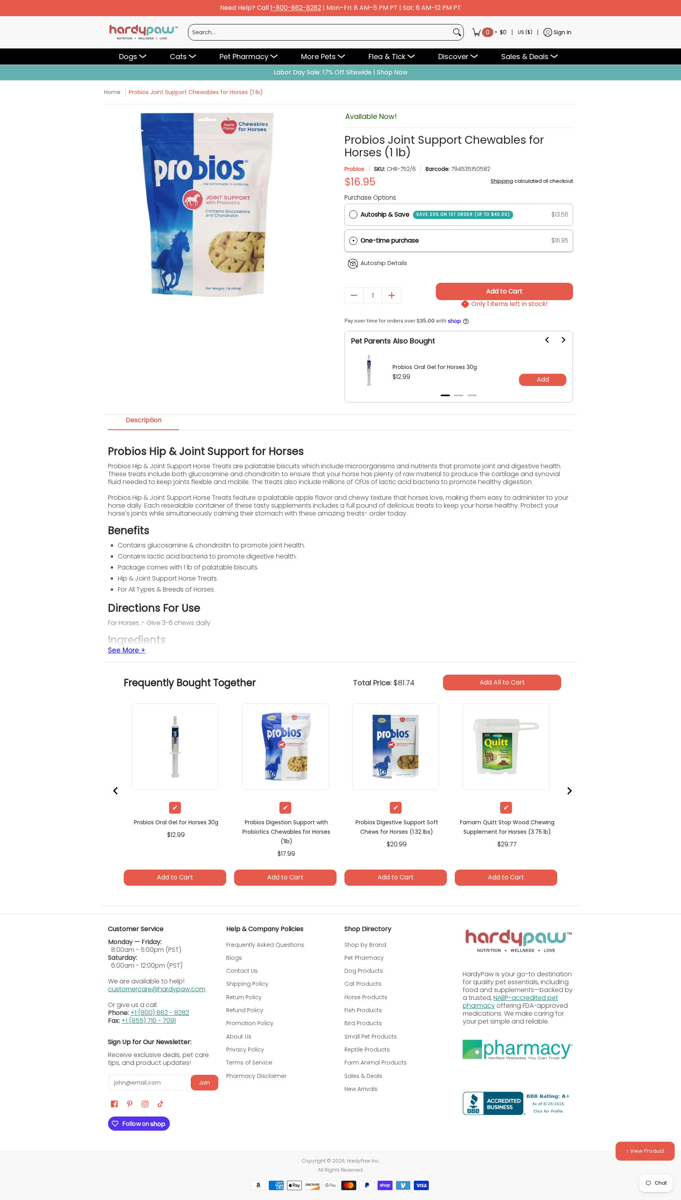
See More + (126, 651)
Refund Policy (244, 1010)
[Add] (391, 295)
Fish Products (363, 1010)
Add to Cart (504, 291)
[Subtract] (353, 295)
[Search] (457, 32)
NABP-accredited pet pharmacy (510, 1001)
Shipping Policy (247, 984)
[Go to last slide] (543, 340)
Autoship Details (384, 263)
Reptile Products (367, 1049)
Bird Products (363, 1023)
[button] (458, 241)
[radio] (353, 214)
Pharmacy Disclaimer (256, 1076)
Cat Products (362, 984)
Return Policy (244, 997)
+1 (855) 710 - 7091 (148, 1020)
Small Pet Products (370, 1036)
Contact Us (242, 971)
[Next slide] (558, 340)
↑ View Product (645, 1151)
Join (204, 1083)
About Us (238, 1036)
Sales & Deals (363, 1076)
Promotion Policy (250, 1023)
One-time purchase (390, 240)
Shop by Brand (365, 945)
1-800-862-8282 (295, 8)
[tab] (445, 395)
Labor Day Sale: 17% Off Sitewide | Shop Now (340, 72)
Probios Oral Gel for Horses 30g (435, 367)
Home (112, 92)
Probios (354, 169)
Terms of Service (249, 1062)
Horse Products (365, 997)
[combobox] (319, 32)
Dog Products (363, 971)
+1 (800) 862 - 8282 (159, 1012)
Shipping (502, 181)
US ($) (525, 32)
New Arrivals (361, 1089)
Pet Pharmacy (364, 958)
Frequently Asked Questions (265, 945)
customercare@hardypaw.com (156, 989)
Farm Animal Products (375, 1062)
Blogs (234, 958)
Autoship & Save (435, 214)
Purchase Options (370, 197)
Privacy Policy (245, 1049)
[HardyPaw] (143, 32)
